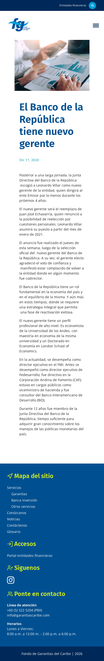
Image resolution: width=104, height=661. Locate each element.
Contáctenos (17, 525)
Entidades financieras (72, 5)
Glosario (13, 531)
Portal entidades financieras (29, 555)
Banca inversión (24, 500)
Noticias (13, 519)
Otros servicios (23, 506)
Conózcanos (16, 512)
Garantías (19, 494)
